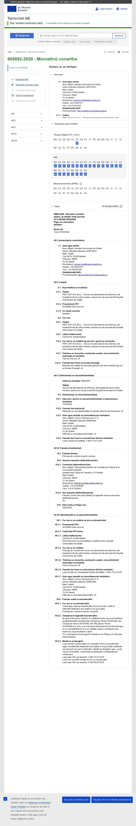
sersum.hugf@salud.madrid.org (87, 100)
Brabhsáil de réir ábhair (104, 42)
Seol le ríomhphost (24, 95)
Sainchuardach (85, 42)
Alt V (13, 127)
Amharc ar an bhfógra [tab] (18, 68)
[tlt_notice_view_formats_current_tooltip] (121, 206)
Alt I (13, 114)
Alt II (13, 120)
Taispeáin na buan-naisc (27, 85)
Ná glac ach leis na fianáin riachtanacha (112, 800)
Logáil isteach (105, 9)
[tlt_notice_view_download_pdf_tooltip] (55, 165)
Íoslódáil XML (22, 79)
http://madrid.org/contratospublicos (92, 111)
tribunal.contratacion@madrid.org (88, 483)
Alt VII (14, 141)
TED (9, 52)
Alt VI (13, 134)
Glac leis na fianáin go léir (76, 800)
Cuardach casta (69, 42)
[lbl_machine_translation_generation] (81, 184)
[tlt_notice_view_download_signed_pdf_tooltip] (77, 143)
